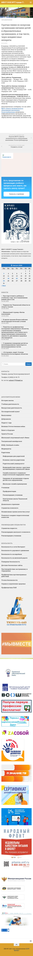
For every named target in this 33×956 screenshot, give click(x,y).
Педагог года (6, 423)
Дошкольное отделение (10, 504)
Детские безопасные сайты (11, 565)
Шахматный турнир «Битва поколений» (12, 313)
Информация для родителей (14, 456)
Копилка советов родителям (14, 460)
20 (17, 278)
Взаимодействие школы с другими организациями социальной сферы (16, 468)
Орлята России (7, 434)
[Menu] (30, 2)
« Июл (3, 286)
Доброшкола (6, 419)
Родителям (5, 452)
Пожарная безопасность (10, 562)
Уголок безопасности (9, 580)
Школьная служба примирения (15, 484)
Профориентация (9, 491)
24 (4, 281)
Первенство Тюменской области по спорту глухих (15, 306)
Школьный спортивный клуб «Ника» (15, 438)
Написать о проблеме (16, 194)
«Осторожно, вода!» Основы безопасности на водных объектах (14, 353)
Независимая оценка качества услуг (15, 512)
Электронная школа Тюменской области (15, 500)
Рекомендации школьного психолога (15, 532)
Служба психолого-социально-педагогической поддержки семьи (16, 474)
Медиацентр (6, 449)
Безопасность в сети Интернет (13, 547)
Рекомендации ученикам (13, 495)
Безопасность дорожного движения (15, 550)
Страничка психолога (9, 508)
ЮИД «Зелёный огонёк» (10, 445)
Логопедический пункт (10, 411)
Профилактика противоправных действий (13, 575)
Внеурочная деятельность (11, 408)
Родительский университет (13, 464)
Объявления (6, 20)
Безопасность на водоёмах (11, 554)
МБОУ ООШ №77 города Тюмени (13, 2)
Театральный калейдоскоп (11, 441)
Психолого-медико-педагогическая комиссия (15, 516)
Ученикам (5, 487)
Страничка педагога (9, 528)
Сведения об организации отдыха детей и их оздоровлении (16, 479)
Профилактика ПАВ (8, 587)
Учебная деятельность (10, 404)
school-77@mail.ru (16, 380)
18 (8, 278)
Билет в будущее (8, 430)
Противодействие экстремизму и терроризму (14, 570)
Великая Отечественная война (13, 426)
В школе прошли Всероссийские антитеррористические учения (14, 320)
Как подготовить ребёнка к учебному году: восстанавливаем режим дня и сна (14, 297)
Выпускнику (6, 415)
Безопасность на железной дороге (14, 558)
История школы (7, 400)
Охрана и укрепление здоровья (13, 584)
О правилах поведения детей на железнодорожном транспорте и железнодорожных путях (14, 345)
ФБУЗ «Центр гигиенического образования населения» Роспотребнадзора (12, 110)
